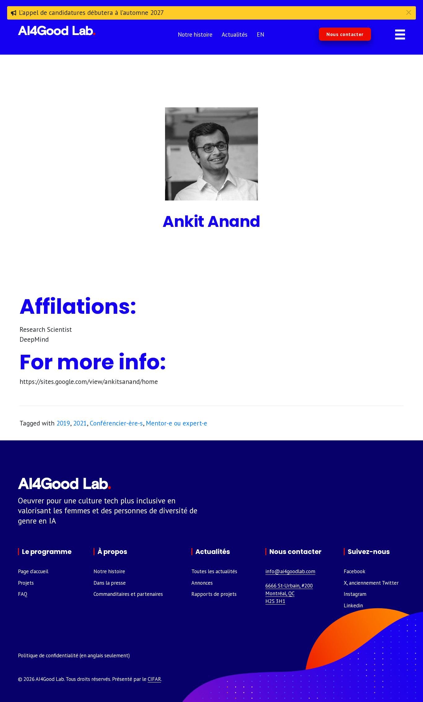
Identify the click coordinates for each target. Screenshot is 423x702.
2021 (80, 423)
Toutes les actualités (214, 571)
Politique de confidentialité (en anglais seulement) (74, 655)
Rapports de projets (214, 594)
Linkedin (353, 605)
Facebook (354, 571)
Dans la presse (110, 582)
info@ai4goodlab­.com (290, 571)
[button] (345, 34)
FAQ (22, 594)
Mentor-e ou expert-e (176, 423)
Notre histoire (109, 571)
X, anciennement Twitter (371, 582)
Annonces (202, 582)
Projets (26, 582)
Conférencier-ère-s (116, 423)
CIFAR (154, 679)
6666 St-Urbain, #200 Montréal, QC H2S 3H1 (289, 593)
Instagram (355, 594)
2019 (63, 423)
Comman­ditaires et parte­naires (128, 594)
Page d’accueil (33, 571)
